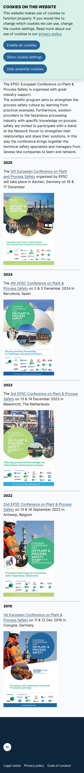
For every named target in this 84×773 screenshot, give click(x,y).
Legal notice (12, 765)
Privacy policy (34, 765)
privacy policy (50, 34)
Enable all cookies (21, 45)
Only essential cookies (25, 69)
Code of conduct (59, 765)
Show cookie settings (24, 57)
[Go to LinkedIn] (7, 747)
